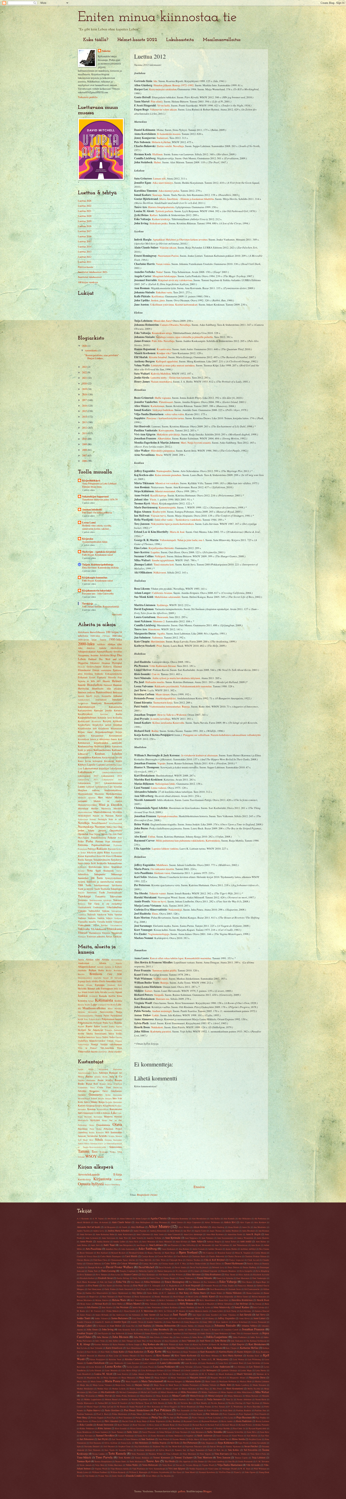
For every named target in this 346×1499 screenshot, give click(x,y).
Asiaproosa (83, 655)
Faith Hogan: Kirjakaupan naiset (97, 554)
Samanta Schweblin (234, 1432)
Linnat (119, 764)
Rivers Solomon (137, 1428)
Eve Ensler (107, 1285)
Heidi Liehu (193, 1296)
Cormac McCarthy (150, 1263)
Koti (120, 739)
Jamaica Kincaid (262, 1311)
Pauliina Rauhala (243, 1410)
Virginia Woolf (101, 1468)
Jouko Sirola (205, 1333)
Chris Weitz (161, 1260)
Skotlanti (82, 1029)
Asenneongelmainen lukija (94, 541)
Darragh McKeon (95, 1267)
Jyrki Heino (220, 1340)
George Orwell (155, 1289)
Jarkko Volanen (101, 1318)
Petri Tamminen (125, 1417)
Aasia (81, 959)
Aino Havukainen (199, 1218)
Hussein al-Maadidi (206, 1303)
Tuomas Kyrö (83, 1461)
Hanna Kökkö (216, 1293)
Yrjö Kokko (90, 1475)
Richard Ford (213, 1424)
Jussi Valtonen (188, 1340)
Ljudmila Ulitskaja (229, 1370)
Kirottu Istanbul (158, 357)
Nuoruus (100, 827)
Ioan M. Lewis (204, 1307)
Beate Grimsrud (86, 1252)
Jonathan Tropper (85, 1333)
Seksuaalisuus (115, 863)
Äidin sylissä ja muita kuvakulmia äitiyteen (176, 678)
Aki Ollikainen (244, 1218)
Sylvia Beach (165, 1450)
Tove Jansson (223, 1457)
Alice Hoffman (137, 1226)
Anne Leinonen (91, 1237)
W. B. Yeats (245, 1468)
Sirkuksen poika (159, 223)
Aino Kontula (229, 1218)
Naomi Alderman (244, 1399)
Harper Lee (94, 1296)
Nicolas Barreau (218, 1403)
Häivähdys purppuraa (163, 450)
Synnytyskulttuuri (113, 878)
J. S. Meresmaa (146, 1310)
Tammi (84, 1151)
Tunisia (99, 1037)
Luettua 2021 (84, 211)
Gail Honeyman (94, 1289)
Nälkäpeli (160, 556)
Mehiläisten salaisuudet (167, 597)
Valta (110, 914)
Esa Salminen (210, 1282)
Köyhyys (82, 764)
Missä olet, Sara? (163, 321)
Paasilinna (82, 1128)
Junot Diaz (141, 1340)
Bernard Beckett (118, 1252)
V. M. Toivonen (262, 1461)
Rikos (107, 852)
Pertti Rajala (196, 1414)
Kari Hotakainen (257, 1344)
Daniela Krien (253, 1263)
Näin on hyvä (158, 901)
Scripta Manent (115, 1136)
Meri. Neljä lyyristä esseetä (196, 442)
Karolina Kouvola (196, 1348)
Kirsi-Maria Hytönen (232, 1355)
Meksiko (81, 1012)
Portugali (97, 1022)
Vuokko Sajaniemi (197, 1468)
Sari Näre (265, 1435)
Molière (124, 1399)
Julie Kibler (113, 1340)
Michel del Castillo (149, 1392)
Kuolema (96, 757)
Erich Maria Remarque (87, 1282)
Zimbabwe (102, 1051)
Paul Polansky (213, 1410)
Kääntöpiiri (88, 1112)
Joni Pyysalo (103, 1333)
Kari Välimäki (97, 1348)
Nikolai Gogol (92, 1406)
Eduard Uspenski (210, 1271)
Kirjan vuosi (85, 732)
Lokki (155, 1015)
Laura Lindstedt (149, 1363)
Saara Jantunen (101, 1432)
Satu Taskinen (147, 1439)
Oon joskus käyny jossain (100, 828)
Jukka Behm (197, 1337)
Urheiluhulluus (114, 907)
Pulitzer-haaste (85, 267)
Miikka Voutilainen (209, 1392)
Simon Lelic (126, 1442)
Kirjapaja (90, 1105)
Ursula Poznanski (245, 1461)
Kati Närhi (105, 1351)
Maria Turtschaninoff (152, 1381)
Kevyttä (107, 721)
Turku (112, 1037)
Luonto (81, 786)
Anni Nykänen (207, 1237)
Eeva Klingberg (262, 1271)
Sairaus (89, 859)
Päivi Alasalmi (111, 1421)
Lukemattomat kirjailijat (96, 768)
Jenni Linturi (259, 1318)
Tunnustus (83, 900)
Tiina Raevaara (221, 1453)
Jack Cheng (231, 1311)
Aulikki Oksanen (215, 1248)
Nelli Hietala (158, 1403)
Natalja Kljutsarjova (85, 1403)
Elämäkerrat (84, 670)
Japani (118, 992)
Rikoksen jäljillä (95, 852)
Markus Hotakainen (85, 1388)
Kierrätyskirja (84, 1179)
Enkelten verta (164, 292)
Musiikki (118, 808)
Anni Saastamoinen (225, 1237)
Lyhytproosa (101, 786)
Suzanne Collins (126, 1450)
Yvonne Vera (103, 1475)
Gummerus (96, 1094)
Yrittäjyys (82, 936)
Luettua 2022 (84, 205)
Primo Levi (96, 1421)
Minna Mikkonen (234, 1395)
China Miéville (145, 1260)
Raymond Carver (191, 1421)
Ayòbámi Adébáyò (248, 1248)
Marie (159, 455)
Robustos (100, 1132)
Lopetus (155, 552)
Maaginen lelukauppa (164, 276)
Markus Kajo (102, 1388)
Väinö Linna (213, 1468)
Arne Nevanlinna (222, 1245)
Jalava (87, 1101)
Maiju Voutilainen (178, 1377)
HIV (99, 681)
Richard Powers (245, 1424)
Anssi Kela (133, 1241)
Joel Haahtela (144, 1325)
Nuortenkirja (86, 827)
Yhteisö (83, 933)
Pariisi (106, 1015)
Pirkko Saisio (82, 1421)
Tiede (102, 892)
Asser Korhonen (168, 1248)
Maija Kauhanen (111, 1377)
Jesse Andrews (222, 1322)
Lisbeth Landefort (191, 1370)
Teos (95, 1151)
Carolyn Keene (148, 1256)
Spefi (98, 870)
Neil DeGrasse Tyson (140, 1403)
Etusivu (199, 1186)
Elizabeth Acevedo (261, 1274)
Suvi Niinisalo (94, 1450)
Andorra (100, 966)
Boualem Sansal (225, 1252)
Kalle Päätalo (169, 1344)
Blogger (207, 1491)
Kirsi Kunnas (163, 1355)
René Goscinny (139, 1424)
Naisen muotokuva (161, 381)
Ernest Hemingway (175, 1282)
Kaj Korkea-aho (151, 1344)
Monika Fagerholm (140, 1399)
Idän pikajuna (114, 688)
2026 (85, 346)
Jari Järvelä (246, 1314)
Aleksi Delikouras (212, 1222)
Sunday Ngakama (233, 1446)
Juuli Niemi (205, 1340)
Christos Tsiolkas (193, 1260)
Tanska (89, 1033)
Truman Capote (241, 1457)
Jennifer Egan (120, 1321)
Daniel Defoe (215, 1263)
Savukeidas (92, 1135)
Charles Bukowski (216, 1256)
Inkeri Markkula (187, 1307)
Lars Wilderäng (254, 1359)
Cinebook (118, 1083)
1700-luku (106, 635)
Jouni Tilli (235, 1333)
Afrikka (105, 959)
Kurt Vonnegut (152, 1359)
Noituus (93, 819)
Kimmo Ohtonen (130, 1355)
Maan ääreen (163, 694)
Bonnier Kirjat (106, 1083)
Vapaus (161, 763)
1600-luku (95, 635)
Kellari (154, 215)
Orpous (104, 834)
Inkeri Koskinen (171, 1307)
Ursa (120, 1151)
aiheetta (101, 936)
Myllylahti (95, 1120)
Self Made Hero (85, 1139)
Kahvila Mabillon (161, 373)
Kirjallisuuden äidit (87, 728)
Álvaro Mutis (151, 1475)
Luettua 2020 (84, 216)
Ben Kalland (102, 1252)
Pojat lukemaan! (113, 841)
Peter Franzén (260, 1414)
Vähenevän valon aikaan (163, 109)
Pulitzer (92, 849)
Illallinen (157, 154)
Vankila (100, 918)
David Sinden (180, 1267)
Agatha (161, 633)
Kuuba (87, 1004)
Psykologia (82, 849)
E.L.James (195, 1271)
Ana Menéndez (259, 1227)
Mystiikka (117, 812)
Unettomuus (99, 907)
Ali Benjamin (110, 1227)
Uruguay (118, 1040)
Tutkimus (117, 900)
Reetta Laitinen (262, 1421)
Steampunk (108, 870)
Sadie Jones (132, 1431)
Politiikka (83, 845)
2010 (85, 439)
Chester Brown (83, 1260)
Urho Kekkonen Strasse (163, 666)
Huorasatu (162, 617)
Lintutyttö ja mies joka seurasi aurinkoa (173, 365)
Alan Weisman (160, 1222)
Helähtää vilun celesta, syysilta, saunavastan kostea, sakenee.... (97, 527)
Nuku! (159, 272)
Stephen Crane (124, 1446)
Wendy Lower (83, 1472)
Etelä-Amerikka (107, 981)
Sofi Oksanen (109, 1446)
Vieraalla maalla (87, 921)
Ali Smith (123, 1227)
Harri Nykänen (108, 1296)
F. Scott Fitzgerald (191, 1285)
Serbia (112, 1026)
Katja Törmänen (190, 1351)
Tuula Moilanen (136, 1461)
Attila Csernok (198, 1248)
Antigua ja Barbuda (113, 966)
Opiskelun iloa (85, 834)
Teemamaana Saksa (104, 1033)
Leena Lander (133, 1366)
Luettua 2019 (84, 221)
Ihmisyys (117, 692)
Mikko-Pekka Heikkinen (126, 1395)
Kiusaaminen (97, 735)
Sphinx (81, 1143)
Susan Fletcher (251, 1446)
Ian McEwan (242, 1303)
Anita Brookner (248, 1230)
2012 (85, 427)
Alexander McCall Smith (88, 1226)
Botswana (118, 970)
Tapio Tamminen (197, 1450)
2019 (85, 389)
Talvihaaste (117, 885)
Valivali (91, 914)
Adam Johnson (126, 1218)
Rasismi (112, 848)
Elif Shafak (163, 1274)
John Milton (144, 1329)
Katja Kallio (118, 1351)
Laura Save (223, 1363)
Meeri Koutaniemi (234, 1388)
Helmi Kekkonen (186, 1300)
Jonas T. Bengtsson (212, 1329)
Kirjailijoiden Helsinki (161, 548)
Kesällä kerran (158, 495)
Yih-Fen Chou (224, 1472)
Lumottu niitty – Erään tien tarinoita (171, 377)
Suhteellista (83, 874)
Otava (117, 1124)
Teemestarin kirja (162, 702)
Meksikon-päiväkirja (168, 434)
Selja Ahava (194, 1439)
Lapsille (91, 764)
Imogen (108, 1098)
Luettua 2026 (84, 200)
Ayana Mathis (231, 1248)
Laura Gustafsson (96, 1363)
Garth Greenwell (126, 1289)
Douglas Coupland (127, 1271)
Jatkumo (117, 696)
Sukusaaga (116, 874)
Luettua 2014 (84, 246)
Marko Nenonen (259, 1385)
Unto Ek (231, 1461)
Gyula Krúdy (152, 1293)
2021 (85, 378)
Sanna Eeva (142, 1435)
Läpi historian (115, 786)
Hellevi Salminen (166, 1300)
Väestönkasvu (116, 925)
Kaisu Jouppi (134, 1344)
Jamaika (111, 992)
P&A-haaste (83, 837)
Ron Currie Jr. (239, 1428)
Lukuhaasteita (180, 40)
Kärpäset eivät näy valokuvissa (175, 280)
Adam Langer (141, 1218)
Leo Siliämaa (240, 1366)
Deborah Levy (218, 1267)
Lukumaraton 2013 (88, 775)
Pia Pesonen (182, 1417)
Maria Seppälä (132, 1381)
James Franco (86, 1314)
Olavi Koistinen (153, 1406)
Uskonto (82, 911)
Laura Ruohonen (208, 1363)
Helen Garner (242, 1296)
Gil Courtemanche (252, 1289)
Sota (90, 870)
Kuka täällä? (95, 40)
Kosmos (91, 1109)
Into (115, 1098)
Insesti (81, 695)
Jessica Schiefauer (240, 1322)
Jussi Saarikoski (171, 1340)
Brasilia (81, 974)
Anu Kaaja (140, 1245)
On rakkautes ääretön (162, 869)
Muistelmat (83, 808)
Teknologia (116, 889)
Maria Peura (112, 1381)
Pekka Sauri (151, 1414)
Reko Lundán (86, 1424)
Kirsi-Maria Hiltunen (210, 1355)
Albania (102, 963)
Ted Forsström (250, 1449)
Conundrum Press (86, 1087)
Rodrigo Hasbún (223, 1428)
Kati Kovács (92, 1351)
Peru (86, 1019)
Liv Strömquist (210, 1370)
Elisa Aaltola (244, 1274)
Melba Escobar (253, 1388)
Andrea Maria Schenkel (118, 1230)
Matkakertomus (114, 794)
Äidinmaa (157, 637)
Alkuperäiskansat (87, 651)
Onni (115, 826)
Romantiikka (116, 852)
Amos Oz (246, 1227)
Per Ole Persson (166, 1414)
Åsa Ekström (165, 1475)
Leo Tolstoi (254, 1366)
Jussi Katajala (155, 1340)
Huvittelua (83, 688)
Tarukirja (87, 603)
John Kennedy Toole (126, 1329)
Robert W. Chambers (204, 1428)
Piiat (159, 645)
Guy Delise (137, 1292)
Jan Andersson (119, 1314)
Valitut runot (160, 978)
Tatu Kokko (233, 1449)
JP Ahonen (180, 1311)
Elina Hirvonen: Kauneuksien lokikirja (100, 567)
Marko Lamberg (242, 1385)
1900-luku (115, 639)
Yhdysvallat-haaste (88, 1051)
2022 (85, 372)
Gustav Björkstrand (120, 1293)
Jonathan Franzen (253, 1329)
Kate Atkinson (214, 1348)
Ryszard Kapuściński (257, 1428)
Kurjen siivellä (115, 757)
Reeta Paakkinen (244, 1421)
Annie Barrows (263, 1237)
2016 (85, 405)
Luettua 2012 (84, 257)
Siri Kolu (175, 1442)
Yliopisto (106, 932)
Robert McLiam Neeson (181, 1428)
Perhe (89, 841)
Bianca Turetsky (154, 1252)
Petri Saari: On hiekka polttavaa (97, 512)
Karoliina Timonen (176, 1347)
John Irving (108, 1329)
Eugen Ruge (261, 1282)
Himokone (154, 629)
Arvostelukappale (89, 1174)
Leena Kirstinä (95, 1366)
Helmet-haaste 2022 (137, 40)
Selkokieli (82, 867)
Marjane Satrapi (142, 1384)
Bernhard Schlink (136, 1252)
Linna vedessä (158, 788)
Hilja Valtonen (151, 1303)
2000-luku (86, 643)
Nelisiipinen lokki (165, 784)
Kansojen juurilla (103, 710)
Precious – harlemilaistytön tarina (165, 418)
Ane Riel (187, 1230)
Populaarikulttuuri (101, 845)
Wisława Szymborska (160, 1472)
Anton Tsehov (230, 1241)
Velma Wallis (132, 1464)
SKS (107, 1132)
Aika (80, 647)
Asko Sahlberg (147, 1248)
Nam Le (229, 1399)
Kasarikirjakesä (85, 713)
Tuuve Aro (152, 1461)
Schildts (103, 1136)
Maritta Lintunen (262, 1381)
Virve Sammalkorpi (157, 1468)
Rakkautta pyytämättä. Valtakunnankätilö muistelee (183, 686)
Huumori (117, 685)
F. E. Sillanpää (154, 1285)
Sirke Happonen (207, 1442)
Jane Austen (150, 1314)
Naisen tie (98, 815)
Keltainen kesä (105, 717)
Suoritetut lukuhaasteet (90, 277)
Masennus (99, 793)
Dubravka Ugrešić (146, 1271)
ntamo (101, 1156)
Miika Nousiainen (189, 1392)
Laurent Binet (237, 1363)
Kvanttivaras (164, 349)
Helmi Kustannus (113, 1094)
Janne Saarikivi (212, 1314)
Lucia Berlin (163, 1374)
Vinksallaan (84, 925)
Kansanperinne (85, 710)
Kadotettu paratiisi (160, 1031)
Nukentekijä (175, 909)
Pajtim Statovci (94, 1410)
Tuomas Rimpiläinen (103, 1461)
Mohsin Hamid (111, 1399)
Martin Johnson (136, 1388)
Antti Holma (82, 1245)
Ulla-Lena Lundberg (216, 1461)
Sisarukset (116, 867)
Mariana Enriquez (174, 1381)
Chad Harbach (182, 1256)
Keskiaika (117, 717)
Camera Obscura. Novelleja (175, 325)
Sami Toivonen (86, 1435)
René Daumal (123, 1424)
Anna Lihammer (143, 1234)
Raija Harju (142, 1421)
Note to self (115, 819)
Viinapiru (117, 921)
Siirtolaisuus (95, 867)
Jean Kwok (150, 1318)
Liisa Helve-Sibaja (129, 1370)
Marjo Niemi (159, 1385)
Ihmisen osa (162, 999)
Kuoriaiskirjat (102, 1109)
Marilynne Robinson (227, 1381)
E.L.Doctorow (181, 1271)
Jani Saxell (180, 1314)
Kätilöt (119, 761)
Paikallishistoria (98, 837)
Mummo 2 (159, 621)
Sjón (79, 1446)
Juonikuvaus (83, 703)
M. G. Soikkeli (208, 1374)
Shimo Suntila (238, 1439)
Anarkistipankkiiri (165, 698)
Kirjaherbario (84, 724)
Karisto (81, 1105)
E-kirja (118, 1174)
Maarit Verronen (244, 1373)
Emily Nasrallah (139, 1278)
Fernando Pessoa (211, 1285)
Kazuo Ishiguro (244, 1351)
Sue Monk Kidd (175, 1446)
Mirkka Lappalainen (92, 1399)
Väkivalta (84, 929)
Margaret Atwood (198, 1377)
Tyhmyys (81, 903)
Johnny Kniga (98, 1102)
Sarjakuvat (116, 859)
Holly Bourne (186, 1303)
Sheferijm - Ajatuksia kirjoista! (99, 551)
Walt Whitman (260, 1468)
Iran (79, 992)
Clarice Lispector (236, 1260)
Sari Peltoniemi (87, 1439)
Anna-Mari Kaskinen (215, 1234)
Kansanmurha (115, 706)
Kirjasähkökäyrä (91, 480)
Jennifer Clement (84, 1322)
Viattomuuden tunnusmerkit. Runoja (169, 706)
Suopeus (159, 995)
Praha (105, 1022)
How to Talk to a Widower (171, 714)
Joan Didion (115, 1325)
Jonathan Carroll (231, 1329)
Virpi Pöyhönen (138, 1468)
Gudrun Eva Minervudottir (96, 1293)
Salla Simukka (214, 1432)
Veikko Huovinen (115, 1465)
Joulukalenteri (84, 699)
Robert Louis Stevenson (157, 1428)
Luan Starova (122, 1374)
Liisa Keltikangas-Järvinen (152, 1370)
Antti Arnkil (245, 1241)
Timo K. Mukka (239, 1453)
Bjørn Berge (170, 1252)
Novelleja (84, 823)
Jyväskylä (93, 996)
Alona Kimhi (233, 1227)
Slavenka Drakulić (92, 1446)
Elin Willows (177, 1274)
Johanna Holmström (165, 1325)
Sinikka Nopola (159, 1442)
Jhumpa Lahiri (84, 1325)
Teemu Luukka (98, 1453)
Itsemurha (106, 695)
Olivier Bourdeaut (188, 1406)
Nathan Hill (103, 1403)
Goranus (82, 1094)
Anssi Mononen (148, 1241)
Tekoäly (81, 892)
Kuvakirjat (109, 761)
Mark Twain (174, 1385)
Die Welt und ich (110, 659)
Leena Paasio (148, 1366)
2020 (85, 383)
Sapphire (190, 1435)
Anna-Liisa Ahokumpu (193, 1234)
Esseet (92, 677)
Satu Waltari (164, 1439)
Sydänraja (162, 605)
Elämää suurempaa (102, 670)
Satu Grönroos (132, 1439)
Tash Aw (220, 1450)
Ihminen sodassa (86, 692)
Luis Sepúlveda (191, 1374)
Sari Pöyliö (103, 1439)
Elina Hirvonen (193, 1274)
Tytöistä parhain (164, 211)
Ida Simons (257, 1303)
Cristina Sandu (167, 1263)
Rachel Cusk (127, 1421)
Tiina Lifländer (172, 1453)
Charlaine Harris (199, 1256)
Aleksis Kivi (230, 1222)
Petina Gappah (97, 1417)
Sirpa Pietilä (243, 1442)
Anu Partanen (173, 1245)
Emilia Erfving (123, 1278)
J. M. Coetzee (95, 1311)
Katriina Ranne (226, 1351)
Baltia (101, 970)
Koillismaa (158, 296)
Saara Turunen (118, 1432)
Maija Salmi (144, 1377)
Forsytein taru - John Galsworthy (98, 593)
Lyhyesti (90, 786)
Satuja (87, 863)
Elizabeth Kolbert (87, 1278)
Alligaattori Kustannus (110, 1069)
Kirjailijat (117, 724)
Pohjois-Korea (95, 1019)
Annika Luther (119, 1241)
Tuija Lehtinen (259, 1457)
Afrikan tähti (114, 644)
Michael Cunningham (128, 1392)
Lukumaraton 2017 (89, 783)
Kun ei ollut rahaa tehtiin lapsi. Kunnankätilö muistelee (180, 958)
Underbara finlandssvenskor (91, 1040)
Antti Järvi (95, 1245)
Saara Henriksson (84, 1432)
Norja (119, 1012)
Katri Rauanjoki (207, 1351)
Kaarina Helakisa (101, 1344)
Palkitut (112, 837)
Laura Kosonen (133, 1363)
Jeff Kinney (209, 1318)
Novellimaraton (115, 823)
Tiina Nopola (205, 1453)
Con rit (156, 674)
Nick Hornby (201, 1403)
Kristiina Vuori (115, 1359)
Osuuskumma (103, 1125)
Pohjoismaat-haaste (112, 1019)
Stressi (119, 870)
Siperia (119, 1026)
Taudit (97, 888)
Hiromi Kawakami (168, 1303)
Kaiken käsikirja (161, 219)
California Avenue (162, 593)
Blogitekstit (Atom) (147, 1194)
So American (95, 1030)
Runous (118, 856)
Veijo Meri (99, 1465)
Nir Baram (121, 1406)
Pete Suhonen (212, 1413)
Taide (88, 885)
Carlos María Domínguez (111, 1256)
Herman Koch (101, 1303)
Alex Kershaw (260, 1222)
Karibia (112, 995)
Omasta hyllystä (91, 1183)
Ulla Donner (199, 1461)
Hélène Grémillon (224, 1303)
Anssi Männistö (165, 1241)
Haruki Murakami (162, 1296)
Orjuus (97, 834)
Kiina (119, 995)
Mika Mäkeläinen (244, 1392)
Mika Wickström (87, 1395)
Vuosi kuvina (100, 925)
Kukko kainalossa (113, 746)
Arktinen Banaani (108, 1072)
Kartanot (118, 710)
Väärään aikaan (168, 247)
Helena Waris (119, 1300)
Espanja (81, 981)
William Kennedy (118, 1472)
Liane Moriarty (111, 1370)
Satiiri (80, 863)
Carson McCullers (165, 1256)
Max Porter (217, 1388)
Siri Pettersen (190, 1442)
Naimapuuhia (163, 471)
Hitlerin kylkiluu (161, 142)
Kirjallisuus (103, 728)
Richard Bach (198, 1424)
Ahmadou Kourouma (179, 1218)
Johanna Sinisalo (225, 1325)
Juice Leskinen (182, 1337)
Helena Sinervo (101, 1300)
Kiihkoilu (117, 721)
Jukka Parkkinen (240, 1337)
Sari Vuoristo (117, 1439)
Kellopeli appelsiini (167, 361)
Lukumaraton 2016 (112, 779)
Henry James (85, 1303)
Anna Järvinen (86, 1234)
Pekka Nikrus (136, 1414)
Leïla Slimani (95, 1370)
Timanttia (100, 896)
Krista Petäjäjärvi (97, 1359)
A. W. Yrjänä (98, 1218)
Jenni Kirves (244, 1318)
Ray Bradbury (174, 1421)
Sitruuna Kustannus (113, 1139)
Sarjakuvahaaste (101, 859)
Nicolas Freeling (235, 1403)
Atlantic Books (101, 1076)
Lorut (80, 768)
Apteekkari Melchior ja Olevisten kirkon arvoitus (180, 239)
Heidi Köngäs (179, 1296)
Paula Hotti (228, 1410)
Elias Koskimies (148, 1274)
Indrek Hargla (138, 1307)
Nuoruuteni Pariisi (168, 256)
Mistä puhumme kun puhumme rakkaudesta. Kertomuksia (188, 840)
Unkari (110, 1040)
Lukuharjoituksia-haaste (112, 772)
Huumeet (108, 684)
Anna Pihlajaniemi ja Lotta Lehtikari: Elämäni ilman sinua (99, 485)
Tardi (210, 1450)
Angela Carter (200, 1230)
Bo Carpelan (208, 1252)
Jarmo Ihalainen (119, 1318)
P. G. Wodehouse (235, 1406)
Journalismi (101, 699)
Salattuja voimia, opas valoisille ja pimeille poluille (184, 337)
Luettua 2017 (84, 231)
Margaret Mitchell (218, 1377)
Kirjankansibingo (104, 732)
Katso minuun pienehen (168, 475)
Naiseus (109, 815)
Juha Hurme (102, 1337)
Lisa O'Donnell (173, 1370)
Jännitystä (96, 703)
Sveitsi (81, 1033)
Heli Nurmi (151, 1300)
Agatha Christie (158, 1218)
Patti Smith (198, 1410)
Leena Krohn (113, 1366)
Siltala (99, 1139)
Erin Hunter (135, 1282)
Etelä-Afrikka (92, 981)
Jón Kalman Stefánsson (256, 1340)
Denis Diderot (233, 1267)
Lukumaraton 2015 (88, 779)
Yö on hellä (163, 105)
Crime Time (104, 1087)
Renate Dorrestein (105, 1424)
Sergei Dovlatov (209, 1439)
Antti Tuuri (109, 1245)
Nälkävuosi (159, 572)
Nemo (104, 1120)
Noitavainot (83, 819)
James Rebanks (102, 1314)
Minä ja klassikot (110, 805)
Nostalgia (102, 819)
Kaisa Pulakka (119, 1344)
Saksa (97, 1026)
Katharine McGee (249, 1348)
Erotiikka (88, 673)
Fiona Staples (228, 1285)
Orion (91, 1125)
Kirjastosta (102, 1178)
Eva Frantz (93, 1285)
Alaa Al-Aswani (101, 1222)
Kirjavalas (87, 538)
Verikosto (118, 918)
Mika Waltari (262, 1392)
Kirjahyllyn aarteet (102, 724)
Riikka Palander (262, 1424)
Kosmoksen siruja (162, 333)
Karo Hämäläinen (134, 1348)
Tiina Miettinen (189, 1453)
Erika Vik (121, 1282)
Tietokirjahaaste (114, 892)
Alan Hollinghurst (142, 1222)
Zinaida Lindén (134, 1475)
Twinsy (113, 1151)
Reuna (92, 1132)
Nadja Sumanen (214, 1399)
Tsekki (119, 1033)
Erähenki (99, 673)
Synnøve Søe (180, 1450)
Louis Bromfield (84, 1374)
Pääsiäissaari (166, 402)
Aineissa (90, 647)
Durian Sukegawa (164, 1271)
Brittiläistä (96, 974)
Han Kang (184, 1292)
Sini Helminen (141, 1442)
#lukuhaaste (83, 632)
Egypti (106, 977)
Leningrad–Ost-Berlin (107, 1004)
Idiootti (101, 1098)
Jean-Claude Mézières (167, 1318)
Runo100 (101, 856)
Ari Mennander (204, 1245)
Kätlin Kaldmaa (170, 1359)
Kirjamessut (116, 728)
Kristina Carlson (133, 1359)
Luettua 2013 (84, 251)
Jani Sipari (197, 1314)
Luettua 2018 (84, 226)
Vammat (118, 914)
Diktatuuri (95, 662)
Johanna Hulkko (187, 1325)
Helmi (157, 162)
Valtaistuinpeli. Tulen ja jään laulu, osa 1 (182, 540)
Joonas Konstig (151, 1333)
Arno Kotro (255, 1245)
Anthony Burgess (214, 1241)
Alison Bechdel (200, 1226)
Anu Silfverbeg (188, 1245)
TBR (80, 885)
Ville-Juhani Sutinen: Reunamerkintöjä (100, 606)
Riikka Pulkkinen (87, 1428)
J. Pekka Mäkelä (111, 1311)
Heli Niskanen (136, 1300)
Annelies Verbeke (154, 1237)
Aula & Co (115, 1076)
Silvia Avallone (111, 1442)
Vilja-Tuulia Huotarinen (229, 1465)
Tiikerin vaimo (157, 893)
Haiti (120, 985)
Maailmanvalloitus (221, 40)
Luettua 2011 (84, 262)
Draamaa (106, 662)
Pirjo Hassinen (243, 1417)
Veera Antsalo (86, 1465)
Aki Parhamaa (260, 1218)
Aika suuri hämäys (162, 182)
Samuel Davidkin (105, 1435)
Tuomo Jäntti (120, 1461)
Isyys (97, 695)
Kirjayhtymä (109, 1105)
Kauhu (119, 713)
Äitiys (109, 936)
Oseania (98, 1015)
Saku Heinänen (197, 1432)
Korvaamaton (166, 430)
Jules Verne (100, 1340)
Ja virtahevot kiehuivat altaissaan (199, 755)
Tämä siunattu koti (164, 564)
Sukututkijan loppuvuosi (95, 496)
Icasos (94, 1098)
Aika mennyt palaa (168, 190)
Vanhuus (82, 918)
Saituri (148, 991)
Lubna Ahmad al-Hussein (143, 1374)
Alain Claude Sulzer (121, 1222)
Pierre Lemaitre (214, 1417)
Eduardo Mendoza (228, 1271)
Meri (100, 797)
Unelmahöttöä (84, 907)
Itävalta (103, 992)
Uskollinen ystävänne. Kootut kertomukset (173, 304)
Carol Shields (131, 1256)
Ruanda (81, 1026)
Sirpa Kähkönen (226, 1442)
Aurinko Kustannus (86, 1080)
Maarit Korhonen (226, 1374)
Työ (90, 903)
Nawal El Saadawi (120, 1403)
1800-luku (117, 635)
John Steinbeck (161, 1329)
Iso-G (89, 696)
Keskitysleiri (84, 721)
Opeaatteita (116, 830)
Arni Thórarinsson (240, 1245)
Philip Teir (157, 1417)
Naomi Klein (260, 1399)
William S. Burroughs (138, 1472)
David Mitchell (146, 1267)
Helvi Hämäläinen (207, 1300)
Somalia (108, 1030)
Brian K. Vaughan (242, 1252)
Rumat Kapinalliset (87, 856)
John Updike (178, 1329)
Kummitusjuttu (167, 507)
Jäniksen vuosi (162, 873)
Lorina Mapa (246, 1370)
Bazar (89, 1083)
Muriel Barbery (179, 1399)
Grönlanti (111, 985)
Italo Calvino (258, 1307)
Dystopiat (117, 663)
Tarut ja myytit (85, 889)
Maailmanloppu (85, 793)
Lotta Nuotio (260, 1370)
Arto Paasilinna (93, 1249)
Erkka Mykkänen (152, 1281)
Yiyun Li (237, 1472)
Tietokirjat (84, 896)
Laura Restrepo (190, 1363)
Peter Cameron (229, 1414)
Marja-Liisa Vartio (123, 1385)
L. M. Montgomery (219, 1359)
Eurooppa (100, 985)
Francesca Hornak (245, 1285)
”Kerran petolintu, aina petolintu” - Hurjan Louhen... (102, 356)
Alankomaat (83, 963)
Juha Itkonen (120, 1337)
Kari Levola (82, 1348)
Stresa (87, 1143)
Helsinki (82, 988)
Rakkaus (102, 849)
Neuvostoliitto (106, 1011)
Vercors (179, 1465)
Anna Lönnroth (173, 1234)
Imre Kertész (107, 1307)
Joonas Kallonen (134, 1333)
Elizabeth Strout (105, 1278)
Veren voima (163, 264)
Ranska (118, 1022)
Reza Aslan (154, 1424)
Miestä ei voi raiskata (167, 483)
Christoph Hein (175, 1260)
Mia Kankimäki (108, 1392)
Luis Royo (176, 1374)
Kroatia (81, 1004)
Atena (89, 1076)
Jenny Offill (207, 1322)
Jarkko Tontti (84, 1318)
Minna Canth (179, 1395)
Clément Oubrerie (93, 1263)
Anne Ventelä (137, 1237)
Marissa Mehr (245, 1381)
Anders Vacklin (83, 1230)
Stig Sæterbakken (141, 1446)
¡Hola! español (115, 1051)
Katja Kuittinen (173, 1351)
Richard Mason (228, 1424)
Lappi (94, 1004)
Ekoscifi (81, 666)
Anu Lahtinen (156, 1245)
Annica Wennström (245, 1237)
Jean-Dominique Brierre (191, 1318)
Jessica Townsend (258, 1322)
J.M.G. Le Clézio (164, 1311)
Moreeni (118, 1116)
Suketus (106, 51)
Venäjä (94, 1044)
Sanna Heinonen (158, 1435)
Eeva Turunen (102, 1274)
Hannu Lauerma (253, 1293)
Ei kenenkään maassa (168, 134)
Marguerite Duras (257, 1377)
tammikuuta (91, 350)
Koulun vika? (164, 353)
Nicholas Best (187, 1403)
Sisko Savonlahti (259, 1442)
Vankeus (92, 918)
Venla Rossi (167, 1465)
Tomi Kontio (124, 1457)
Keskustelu (96, 721)
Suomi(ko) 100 (86, 878)
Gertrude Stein (234, 1289)
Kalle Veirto (184, 1344)
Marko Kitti (225, 1384)
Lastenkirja (111, 764)
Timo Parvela (104, 1457)
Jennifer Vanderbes (155, 1322)
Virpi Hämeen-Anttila (120, 1468)
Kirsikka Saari (253, 1355)
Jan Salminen (134, 1314)
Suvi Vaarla (110, 1450)
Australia (82, 970)
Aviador (109, 1080)
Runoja (164, 982)
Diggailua (83, 663)
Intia (116, 988)
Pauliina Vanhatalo (85, 1414)
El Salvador (116, 977)
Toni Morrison (204, 1457)
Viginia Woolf (208, 1465)
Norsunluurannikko (86, 1015)
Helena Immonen (259, 1296)
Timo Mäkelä (84, 1457)
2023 (85, 367)
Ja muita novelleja (160, 718)
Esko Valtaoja (228, 1282)
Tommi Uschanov (183, 1457)
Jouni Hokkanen (221, 1333)
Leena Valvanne (186, 1366)
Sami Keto (264, 1432)
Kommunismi (115, 735)
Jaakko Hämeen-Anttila (198, 1311)
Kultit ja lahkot (85, 750)
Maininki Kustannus (93, 1116)
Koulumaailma (85, 746)
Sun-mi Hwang (216, 1446)
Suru (100, 878)
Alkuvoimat (164, 438)
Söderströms (115, 1147)
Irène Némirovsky (222, 1307)
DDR (119, 974)
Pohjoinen (108, 1128)
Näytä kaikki (117, 614)
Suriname (118, 1030)
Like (114, 1113)
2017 (85, 400)
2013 (85, 422)
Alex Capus (245, 1222)
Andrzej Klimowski (158, 1230)
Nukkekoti (157, 1027)
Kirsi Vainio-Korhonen (185, 1355)
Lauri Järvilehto (253, 1363)
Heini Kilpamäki (226, 1296)
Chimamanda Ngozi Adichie (123, 1260)
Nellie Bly (172, 1403)
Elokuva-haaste (94, 666)
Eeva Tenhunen (86, 1274)
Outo (119, 834)
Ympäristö (116, 933)
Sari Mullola (252, 1435)
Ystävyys (91, 936)
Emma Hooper (170, 1278)
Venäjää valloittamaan (111, 1044)
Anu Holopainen (126, 1245)
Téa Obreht (170, 1461)
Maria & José (177, 532)
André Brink (175, 1230)
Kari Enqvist (238, 1344)
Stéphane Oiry (159, 1446)
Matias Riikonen (189, 1388)
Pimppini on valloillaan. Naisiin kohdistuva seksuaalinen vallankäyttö (222, 735)
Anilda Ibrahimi (231, 1230)
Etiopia (89, 985)
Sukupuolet (100, 874)
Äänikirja (117, 936)
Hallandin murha (154, 682)
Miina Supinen (227, 1392)
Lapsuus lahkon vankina (165, 848)
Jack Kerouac (245, 1311)
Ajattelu (102, 647)
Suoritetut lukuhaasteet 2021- (93, 272)
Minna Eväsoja (197, 1395)
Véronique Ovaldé (229, 1468)
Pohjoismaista (85, 1022)
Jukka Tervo (255, 1337)
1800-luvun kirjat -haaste (92, 639)
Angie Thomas (216, 1230)
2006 (85, 461)
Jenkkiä (83, 996)
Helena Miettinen (84, 1300)
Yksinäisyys (95, 933)
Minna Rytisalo (251, 1395)
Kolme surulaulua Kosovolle (168, 722)
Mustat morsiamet (165, 491)
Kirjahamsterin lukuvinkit (96, 590)
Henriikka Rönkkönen (242, 1300)
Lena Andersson (221, 1366)
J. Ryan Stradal (129, 1311)
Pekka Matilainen (119, 1414)
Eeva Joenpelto (246, 1271)
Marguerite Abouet (237, 1377)
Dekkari (92, 659)
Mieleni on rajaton (108, 801)
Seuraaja (157, 195)
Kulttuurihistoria (102, 750)
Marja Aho (84, 1385)
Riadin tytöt (159, 511)
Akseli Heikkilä (83, 1222)
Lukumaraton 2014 (112, 775)
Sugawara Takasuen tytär (195, 1446)
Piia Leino (228, 1417)
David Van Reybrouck (199, 1267)
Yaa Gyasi (177, 1472)
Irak (120, 988)
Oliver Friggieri (170, 1406)
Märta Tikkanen (196, 1399)
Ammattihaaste (105, 651)
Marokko (118, 1008)
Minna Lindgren (215, 1395)
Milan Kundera (146, 1395)
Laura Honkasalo (116, 1363)
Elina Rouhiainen (213, 1274)
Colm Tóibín (110, 1263)
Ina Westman (122, 1307)
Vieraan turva (158, 515)
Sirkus (106, 866)
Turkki (105, 1037)
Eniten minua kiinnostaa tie (157, 17)
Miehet (109, 797)
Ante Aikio (197, 1241)
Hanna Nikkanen (234, 1292)
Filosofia (112, 677)
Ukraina (118, 1037)
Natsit (119, 815)
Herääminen (158, 641)
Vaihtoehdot (94, 910)
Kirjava (98, 1105)
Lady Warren (238, 1359)
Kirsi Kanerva (146, 1355)
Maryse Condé (172, 1388)
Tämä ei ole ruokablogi (108, 903)
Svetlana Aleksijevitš (146, 1450)
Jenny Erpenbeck (173, 1322)
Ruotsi (89, 1026)
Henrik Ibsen (263, 1300)
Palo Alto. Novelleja (163, 341)
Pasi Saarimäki (183, 1410)
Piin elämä (157, 101)
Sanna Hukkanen (175, 1435)
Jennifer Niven (137, 1322)
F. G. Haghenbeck (171, 1285)
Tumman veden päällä (164, 970)
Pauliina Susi (260, 1410)
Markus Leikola (119, 1388)
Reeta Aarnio (227, 1421)
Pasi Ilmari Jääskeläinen (137, 1410)
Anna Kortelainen (125, 1234)
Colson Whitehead (129, 1263)
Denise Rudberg (249, 1267)
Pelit (120, 837)
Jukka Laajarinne (217, 1337)
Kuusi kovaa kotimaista (90, 761)
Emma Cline (155, 1278)
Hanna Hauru (199, 1292)
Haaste (106, 681)
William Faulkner (99, 1472)
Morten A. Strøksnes (160, 1399)
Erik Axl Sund (106, 1282)
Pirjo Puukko (260, 1417)
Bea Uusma (264, 1248)
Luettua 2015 (84, 241)
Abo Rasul (111, 1218)
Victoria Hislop (192, 1465)
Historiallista (95, 685)
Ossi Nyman (219, 1406)
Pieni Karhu (96, 1128)
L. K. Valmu (201, 1359)
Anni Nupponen (191, 1237)
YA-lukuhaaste (98, 929)
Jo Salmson (101, 1325)
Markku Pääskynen (190, 1385)
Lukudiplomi (116, 768)
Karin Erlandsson (114, 1347)
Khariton (101, 1355)
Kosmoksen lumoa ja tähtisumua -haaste (97, 739)
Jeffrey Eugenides (226, 1318)
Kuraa (105, 757)
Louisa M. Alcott (104, 1374)
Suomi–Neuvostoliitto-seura (94, 1147)
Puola (111, 1022)
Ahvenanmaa (116, 959)
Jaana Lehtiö (217, 1311)
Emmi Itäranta (204, 1278)
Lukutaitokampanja (113, 783)
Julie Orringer (127, 1340)
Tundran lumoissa (86, 1037)
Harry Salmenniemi (143, 1296)
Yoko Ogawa (250, 1472)
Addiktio (101, 644)
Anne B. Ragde (253, 1234)
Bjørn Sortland (188, 1252)
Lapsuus (101, 764)
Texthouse (104, 1151)
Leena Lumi (89, 522)
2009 (85, 444)
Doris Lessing (108, 1271)
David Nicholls (165, 1267)
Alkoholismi (116, 647)
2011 (85, 433)
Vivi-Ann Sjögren (176, 1468)
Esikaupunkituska (113, 673)
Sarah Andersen (204, 1435)
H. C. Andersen (168, 1293)
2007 (85, 455)
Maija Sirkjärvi (160, 1377)
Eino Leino (115, 1274)
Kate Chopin (231, 1348)
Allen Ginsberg (218, 1227)
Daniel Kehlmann (234, 1263)
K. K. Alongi (83, 1344)
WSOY (91, 1156)
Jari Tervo (261, 1314)
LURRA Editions (102, 1112)
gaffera (181, 1491)
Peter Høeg (82, 1417)
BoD (96, 1083)
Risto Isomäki (121, 1428)
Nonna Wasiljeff (136, 1406)
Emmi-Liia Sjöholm (224, 1278)
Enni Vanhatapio (259, 1278)
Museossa (106, 808)
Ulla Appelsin (184, 1461)
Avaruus (94, 655)
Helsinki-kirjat (84, 1098)
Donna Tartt (93, 1271)
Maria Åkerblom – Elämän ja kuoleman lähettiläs (186, 199)
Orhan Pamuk (205, 1406)
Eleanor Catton (131, 1274)
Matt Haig (204, 1388)
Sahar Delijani (165, 1432)
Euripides (81, 1285)
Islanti (91, 992)
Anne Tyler (123, 1237)
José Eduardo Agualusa (171, 1333)
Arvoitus (117, 651)
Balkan (92, 970)
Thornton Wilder (156, 1453)
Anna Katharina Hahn (105, 1234)
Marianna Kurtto (193, 1381)
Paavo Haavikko (254, 1406)
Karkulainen (157, 406)
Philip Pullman (142, 1417)
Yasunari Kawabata (207, 1472)
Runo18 (110, 856)
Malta (110, 1008)
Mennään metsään (86, 797)
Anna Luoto (159, 1234)
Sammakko (116, 1132)
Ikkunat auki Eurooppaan (100, 988)
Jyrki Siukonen (236, 1340)
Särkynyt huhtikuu (162, 410)
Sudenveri (162, 138)
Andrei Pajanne (139, 1230)
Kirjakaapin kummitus (94, 577)
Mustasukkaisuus (85, 812)
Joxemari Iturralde (251, 1333)
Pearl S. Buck (103, 1414)
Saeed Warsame (149, 1432)
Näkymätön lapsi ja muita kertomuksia (172, 524)
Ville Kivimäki (253, 1464)
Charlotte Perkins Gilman (255, 1256)
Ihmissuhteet (104, 692)
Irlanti (85, 992)
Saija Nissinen (181, 1432)
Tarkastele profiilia (88, 97)
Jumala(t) (117, 699)
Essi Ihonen (247, 1282)
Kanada (103, 996)
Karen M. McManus (220, 1344)
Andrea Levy (98, 1230)
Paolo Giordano (112, 1410)
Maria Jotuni (96, 1381)
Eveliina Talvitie (123, 1285)
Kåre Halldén (186, 1359)
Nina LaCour (107, 1406)
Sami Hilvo (251, 1432)
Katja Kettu (154, 1351)
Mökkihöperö (84, 815)
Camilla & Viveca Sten (87, 1256)
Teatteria (105, 889)
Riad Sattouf (183, 1424)
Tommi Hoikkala (142, 1457)
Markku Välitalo (209, 1385)
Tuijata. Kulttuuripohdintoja (97, 564)
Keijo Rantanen (262, 1351)
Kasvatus (104, 714)
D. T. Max (181, 1263)
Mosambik (92, 1012)
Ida (155, 81)
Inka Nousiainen (154, 1307)
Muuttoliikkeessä (102, 812)
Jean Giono (137, 1318)
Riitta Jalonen (104, 1428)
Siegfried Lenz (255, 1439)
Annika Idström (103, 1241)
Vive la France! (87, 1047)
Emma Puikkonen (186, 1278)
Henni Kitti (223, 1300)
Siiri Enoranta (95, 1442)
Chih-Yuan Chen (100, 1260)
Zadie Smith (117, 1475)
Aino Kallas (215, 1218)
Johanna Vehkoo (249, 1325)
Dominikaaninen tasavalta (89, 977)
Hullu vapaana (163, 398)
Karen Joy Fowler (200, 1344)
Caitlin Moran (260, 1252)
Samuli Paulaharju (126, 1435)
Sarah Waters (237, 1435)
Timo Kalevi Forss (258, 1453)
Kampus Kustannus (114, 1102)
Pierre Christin (198, 1417)
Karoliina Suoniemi (154, 1347)
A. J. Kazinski (83, 1218)
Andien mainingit (162, 1011)
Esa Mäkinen (194, 1282)
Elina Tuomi (230, 1274)
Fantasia (101, 677)
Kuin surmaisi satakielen (162, 89)
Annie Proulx (86, 1241)
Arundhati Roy (112, 1248)
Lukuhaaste (85, 772)
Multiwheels (83, 1120)
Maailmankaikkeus (113, 790)
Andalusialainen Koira (88, 1072)
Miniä (154, 503)
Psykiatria (118, 845)
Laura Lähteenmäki (170, 1363)
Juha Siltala (155, 1337)
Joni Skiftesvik (118, 1333)
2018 (85, 394)
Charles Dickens (234, 1256)
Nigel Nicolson (252, 1403)
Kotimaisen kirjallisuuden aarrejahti (100, 742)
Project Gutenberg (112, 1184)
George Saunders (197, 1289)
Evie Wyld (138, 1285)
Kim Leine (113, 1355)
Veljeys (109, 918)
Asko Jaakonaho (128, 1248)
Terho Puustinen (138, 1453)
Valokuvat (101, 914)
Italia (97, 992)
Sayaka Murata (179, 1439)
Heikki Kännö (208, 1296)
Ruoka (81, 859)
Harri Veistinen (124, 1296)
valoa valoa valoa (174, 414)
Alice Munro (158, 1226)
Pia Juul (170, 1417)
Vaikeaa (105, 910)
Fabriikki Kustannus (89, 1090)
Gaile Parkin (110, 1289)
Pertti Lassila (182, 1414)
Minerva (108, 1116)
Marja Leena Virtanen (102, 1385)
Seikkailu (102, 863)
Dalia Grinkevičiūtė (198, 1263)
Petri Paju (111, 1417)
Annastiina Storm (234, 1234)
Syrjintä (81, 881)
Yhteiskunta (114, 929)
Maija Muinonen (128, 1377)
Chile (109, 974)
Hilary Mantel (133, 1303)
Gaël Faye (141, 1289)
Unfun (151, 836)
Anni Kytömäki (173, 1237)
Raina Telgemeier (157, 1421)
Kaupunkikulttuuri (87, 717)
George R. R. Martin (174, 1289)
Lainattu (118, 1179)
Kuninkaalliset (84, 757)
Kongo (91, 1000)
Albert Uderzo (177, 1222)
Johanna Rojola (204, 1325)
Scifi (93, 863)
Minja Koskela (162, 1395)
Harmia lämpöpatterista (161, 207)
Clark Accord (253, 1260)
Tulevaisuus (116, 896)
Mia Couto (93, 1392)
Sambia (104, 1026)
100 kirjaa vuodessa (88, 282)
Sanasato (82, 1135)
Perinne (99, 841)
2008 (85, 450)
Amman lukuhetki (92, 509)
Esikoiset (83, 677)
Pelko (81, 841)
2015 (85, 411)
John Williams (194, 1329)
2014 (85, 416)
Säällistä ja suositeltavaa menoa (104, 881)
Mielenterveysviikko (87, 804)
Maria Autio (82, 1381)
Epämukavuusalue (167, 816)
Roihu (155, 731)
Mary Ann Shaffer (154, 1388)
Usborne (81, 1156)
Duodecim (117, 1087)
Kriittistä (99, 746)
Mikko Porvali (105, 1395)
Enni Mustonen (242, 1278)
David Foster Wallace (119, 1267)
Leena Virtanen (203, 1366)
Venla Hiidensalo (150, 1464)
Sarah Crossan (222, 1435)
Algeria (119, 963)
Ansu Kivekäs (181, 1241)
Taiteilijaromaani (101, 885)
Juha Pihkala (140, 1337)
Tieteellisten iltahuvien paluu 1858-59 (100, 499)
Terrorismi (92, 892)
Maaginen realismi (89, 790)
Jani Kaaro (164, 1314)
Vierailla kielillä (104, 921)
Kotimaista (104, 1000)
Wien (119, 1047)
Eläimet (118, 666)
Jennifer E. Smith (102, 1322)
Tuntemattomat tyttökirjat (100, 900)
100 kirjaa (112, 632)
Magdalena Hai (93, 1377)
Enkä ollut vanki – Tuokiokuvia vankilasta (178, 519)
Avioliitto (105, 655)
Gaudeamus (116, 1090)
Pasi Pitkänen (162, 1410)
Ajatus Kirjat (85, 1069)
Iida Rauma (92, 1307)
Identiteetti (98, 688)
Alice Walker (184, 1227)
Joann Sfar (130, 1325)
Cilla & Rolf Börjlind (214, 1259)
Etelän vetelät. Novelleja (170, 146)
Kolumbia (82, 1000)
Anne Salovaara (108, 1237)
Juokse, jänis (158, 300)
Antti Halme (261, 1241)
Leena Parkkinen (166, 1366)
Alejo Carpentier (194, 1222)
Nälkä (109, 826)
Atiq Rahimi (184, 1248)
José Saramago (190, 1333)
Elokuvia (107, 666)
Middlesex (162, 865)
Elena (155, 913)
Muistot (94, 808)
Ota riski (113, 834)
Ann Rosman (263, 1230)
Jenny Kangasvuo (191, 1322)
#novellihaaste (97, 632)
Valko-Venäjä (83, 1044)
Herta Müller (117, 1303)
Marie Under (210, 1381)
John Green (92, 1329)
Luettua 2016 (84, 236)
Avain (100, 1080)
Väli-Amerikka (107, 1047)
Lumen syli (159, 178)
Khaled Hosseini (87, 1355)
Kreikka (118, 1000)
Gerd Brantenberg (217, 1289)
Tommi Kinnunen (161, 1457)
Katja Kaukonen (135, 1351)
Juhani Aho (168, 1337)
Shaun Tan (224, 1439)
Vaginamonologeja (158, 934)
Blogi (113, 655)
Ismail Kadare (242, 1307)
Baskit (109, 970)
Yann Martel (190, 1472)
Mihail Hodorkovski (169, 1392)
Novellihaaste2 (99, 823)
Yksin (153, 499)
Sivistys (81, 870)
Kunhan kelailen (108, 754)
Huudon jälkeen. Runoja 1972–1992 (174, 85)
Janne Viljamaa (229, 1314)
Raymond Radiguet (210, 1421)
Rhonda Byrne (169, 1424)
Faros (105, 1090)
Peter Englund (245, 1414)
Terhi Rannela (117, 1453)
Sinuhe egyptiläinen (163, 560)
